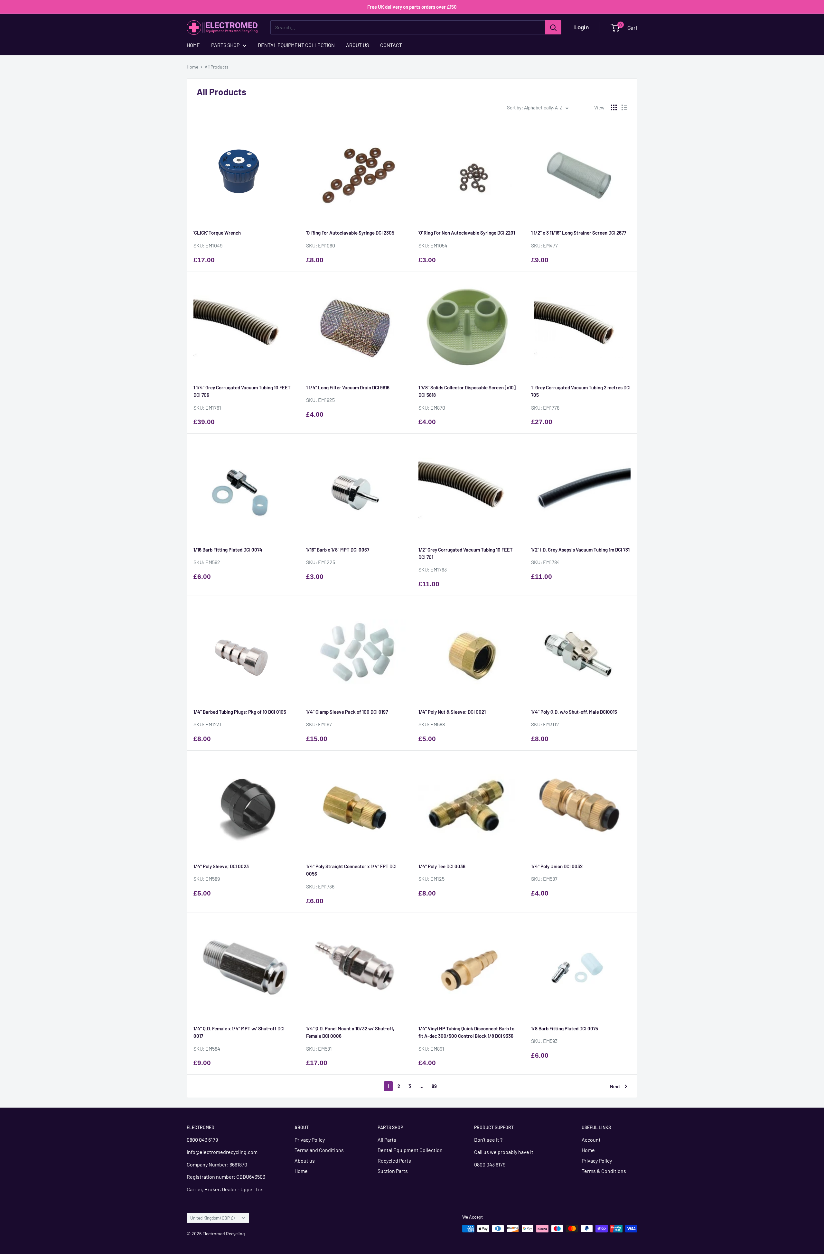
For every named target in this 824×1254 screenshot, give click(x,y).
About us (305, 1160)
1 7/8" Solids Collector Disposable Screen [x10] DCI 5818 (467, 391)
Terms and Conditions (319, 1150)
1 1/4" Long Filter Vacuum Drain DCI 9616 (347, 387)
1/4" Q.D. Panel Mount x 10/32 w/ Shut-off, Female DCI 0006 (350, 1032)
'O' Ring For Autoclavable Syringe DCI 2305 (350, 233)
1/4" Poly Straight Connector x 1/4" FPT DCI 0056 (351, 870)
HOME (193, 45)
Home (192, 67)
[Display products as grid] (614, 107)
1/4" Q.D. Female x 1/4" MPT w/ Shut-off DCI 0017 (239, 1032)
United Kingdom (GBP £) (212, 1218)
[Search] (553, 27)
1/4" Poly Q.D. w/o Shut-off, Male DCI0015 (574, 712)
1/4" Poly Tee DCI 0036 (441, 866)
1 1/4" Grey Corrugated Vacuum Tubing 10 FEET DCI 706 (242, 391)
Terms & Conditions (604, 1171)
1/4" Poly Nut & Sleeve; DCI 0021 (452, 712)
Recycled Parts (394, 1160)
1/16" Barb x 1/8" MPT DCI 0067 (337, 550)
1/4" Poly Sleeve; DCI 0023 (221, 866)
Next (615, 1086)
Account (591, 1140)
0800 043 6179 (202, 1140)
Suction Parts (393, 1171)
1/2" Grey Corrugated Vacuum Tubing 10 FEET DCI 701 (465, 553)
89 (434, 1086)
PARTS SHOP (225, 45)
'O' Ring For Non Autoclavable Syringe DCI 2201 (466, 233)
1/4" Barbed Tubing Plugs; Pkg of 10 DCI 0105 (239, 712)
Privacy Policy (310, 1140)
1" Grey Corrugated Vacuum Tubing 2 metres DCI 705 (581, 391)
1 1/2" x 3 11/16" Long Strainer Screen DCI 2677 (578, 233)
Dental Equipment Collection (410, 1150)
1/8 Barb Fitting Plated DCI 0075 (564, 1028)
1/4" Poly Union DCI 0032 (557, 866)
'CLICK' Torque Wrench (217, 233)
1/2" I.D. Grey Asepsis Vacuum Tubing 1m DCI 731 (580, 550)
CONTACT (391, 45)
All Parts (387, 1140)
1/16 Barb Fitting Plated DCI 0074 (227, 550)
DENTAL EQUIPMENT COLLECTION (296, 45)
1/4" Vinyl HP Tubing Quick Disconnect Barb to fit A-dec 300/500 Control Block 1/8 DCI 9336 (466, 1032)
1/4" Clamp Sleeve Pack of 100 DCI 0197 (347, 712)
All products (217, 67)
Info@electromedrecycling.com (222, 1152)
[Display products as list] (624, 107)
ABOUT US (357, 45)
